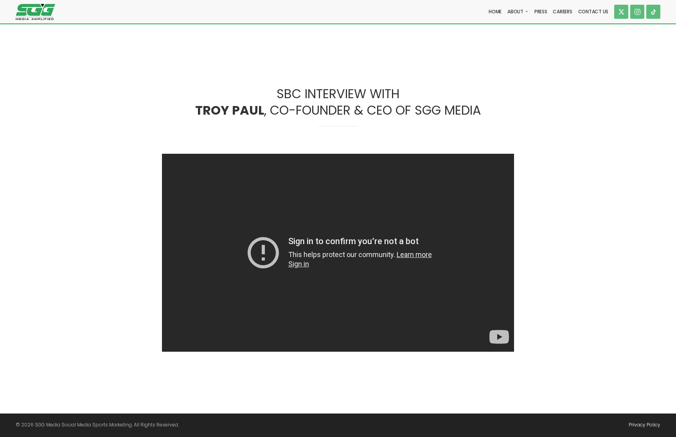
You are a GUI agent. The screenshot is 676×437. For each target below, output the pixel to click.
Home (495, 11)
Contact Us (593, 11)
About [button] (515, 11)
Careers (562, 11)
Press (540, 11)
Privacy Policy (644, 424)
